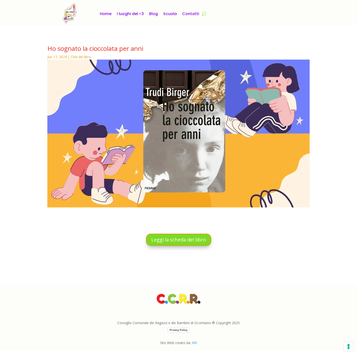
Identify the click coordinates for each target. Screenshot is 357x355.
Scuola (170, 14)
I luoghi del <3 (130, 14)
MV (194, 342)
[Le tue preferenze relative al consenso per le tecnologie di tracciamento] (348, 346)
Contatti (190, 14)
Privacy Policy (178, 330)
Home (105, 14)
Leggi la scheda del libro (178, 239)
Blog (153, 14)
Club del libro (81, 56)
